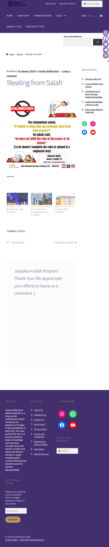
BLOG (59, 15)
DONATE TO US (14, 26)
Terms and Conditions (39, 435)
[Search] (97, 42)
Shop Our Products (67, 3)
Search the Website (73, 36)
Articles (19, 54)
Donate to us (40, 414)
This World (17, 243)
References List (41, 454)
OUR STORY (23, 15)
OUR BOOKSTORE (43, 15)
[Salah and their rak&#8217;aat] (65, 199)
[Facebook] (106, 38)
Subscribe (13, 519)
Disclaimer (39, 449)
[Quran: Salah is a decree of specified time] (41, 199)
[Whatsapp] (106, 33)
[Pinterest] (106, 55)
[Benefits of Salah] (17, 199)
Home (11, 54)
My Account (51, 3)
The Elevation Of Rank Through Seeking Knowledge (93, 94)
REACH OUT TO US (35, 26)
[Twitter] (106, 44)
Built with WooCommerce (32, 539)
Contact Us (39, 419)
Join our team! (12, 469)
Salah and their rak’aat (64, 206)
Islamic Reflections (49, 71)
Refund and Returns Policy (41, 443)
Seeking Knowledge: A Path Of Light (94, 103)
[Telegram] (106, 50)
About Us (38, 410)
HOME (10, 15)
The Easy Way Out (93, 79)
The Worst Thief (63, 243)
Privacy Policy (40, 429)
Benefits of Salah (14, 206)
